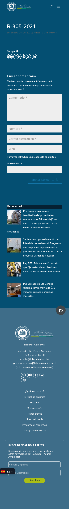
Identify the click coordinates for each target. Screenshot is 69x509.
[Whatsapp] (16, 56)
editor (14, 32)
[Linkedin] (34, 56)
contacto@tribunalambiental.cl (35, 359)
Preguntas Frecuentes (34, 425)
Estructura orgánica (34, 397)
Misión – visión (34, 408)
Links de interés (34, 419)
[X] (28, 56)
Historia (34, 402)
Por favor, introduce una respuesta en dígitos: (31, 157)
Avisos (37, 32)
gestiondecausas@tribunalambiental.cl (34, 363)
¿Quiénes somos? (34, 391)
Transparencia (34, 413)
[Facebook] (10, 56)
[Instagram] (22, 56)
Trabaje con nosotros (34, 430)
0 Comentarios (49, 32)
